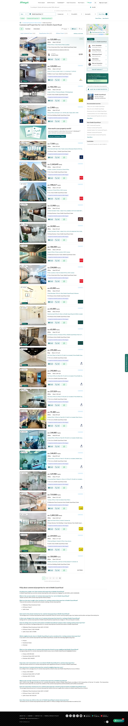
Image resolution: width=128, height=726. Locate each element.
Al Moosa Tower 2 (60, 33)
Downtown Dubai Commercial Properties (96, 134)
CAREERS (30, 715)
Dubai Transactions (71, 2)
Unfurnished (36, 28)
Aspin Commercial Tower (26, 33)
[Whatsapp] (64, 59)
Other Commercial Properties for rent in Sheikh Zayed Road (97, 116)
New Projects (81, 2)
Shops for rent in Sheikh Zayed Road (95, 108)
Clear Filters (98, 18)
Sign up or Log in (103, 2)
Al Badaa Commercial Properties (94, 132)
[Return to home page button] (24, 2)
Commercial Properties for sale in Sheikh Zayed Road (97, 144)
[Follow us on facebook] (67, 715)
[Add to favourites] (44, 54)
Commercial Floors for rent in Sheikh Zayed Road (97, 113)
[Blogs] (89, 2)
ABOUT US (22, 715)
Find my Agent (41, 2)
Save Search (105, 18)
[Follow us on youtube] (81, 715)
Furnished (27, 28)
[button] (23, 14)
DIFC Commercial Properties (93, 125)
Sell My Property (51, 2)
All (21, 28)
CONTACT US (38, 715)
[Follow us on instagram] (77, 715)
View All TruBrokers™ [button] (97, 69)
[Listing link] (52, 49)
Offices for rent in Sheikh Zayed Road (95, 106)
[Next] (60, 578)
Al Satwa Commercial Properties (94, 127)
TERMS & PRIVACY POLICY (51, 715)
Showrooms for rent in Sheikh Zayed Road (96, 111)
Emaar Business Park (44, 33)
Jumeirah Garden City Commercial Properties (97, 130)
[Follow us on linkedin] (74, 715)
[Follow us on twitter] (70, 715)
